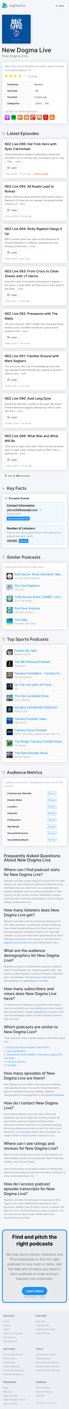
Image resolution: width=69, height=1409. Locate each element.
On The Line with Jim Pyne (33, 684)
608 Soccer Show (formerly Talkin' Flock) (38, 574)
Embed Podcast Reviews (48, 1370)
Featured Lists (10, 1395)
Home (6, 1321)
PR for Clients (10, 1358)
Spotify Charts (10, 1403)
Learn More (34, 1291)
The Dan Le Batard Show (31, 696)
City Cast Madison (27, 585)
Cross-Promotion (11, 1366)
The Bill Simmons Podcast (32, 662)
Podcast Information (46, 1329)
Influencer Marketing (13, 1370)
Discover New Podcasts (48, 1366)
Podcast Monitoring (13, 1374)
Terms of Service (44, 1391)
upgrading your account (35, 980)
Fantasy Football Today (30, 719)
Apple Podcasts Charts (14, 1399)
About (6, 1329)
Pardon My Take (25, 650)
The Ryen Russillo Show (31, 753)
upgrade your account (15, 942)
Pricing (6, 1325)
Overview (40, 1321)
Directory (7, 1391)
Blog (5, 1387)
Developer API (10, 1341)
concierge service (29, 1131)
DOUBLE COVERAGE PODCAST (36, 707)
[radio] (6, 75)
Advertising (9, 1362)
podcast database (54, 1095)
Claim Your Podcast (12, 1333)
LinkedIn (40, 1395)
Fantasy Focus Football (30, 730)
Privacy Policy (42, 1387)
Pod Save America (27, 608)
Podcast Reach (43, 1358)
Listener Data (42, 1325)
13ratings (32, 76)
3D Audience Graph (45, 1354)
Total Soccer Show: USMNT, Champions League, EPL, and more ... (38, 597)
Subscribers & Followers (48, 1362)
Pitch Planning (43, 1333)
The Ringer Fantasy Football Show (38, 741)
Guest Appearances (13, 1354)
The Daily (20, 619)
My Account (9, 1337)
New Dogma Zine (15, 56)
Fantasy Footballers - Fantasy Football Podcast (38, 673)
